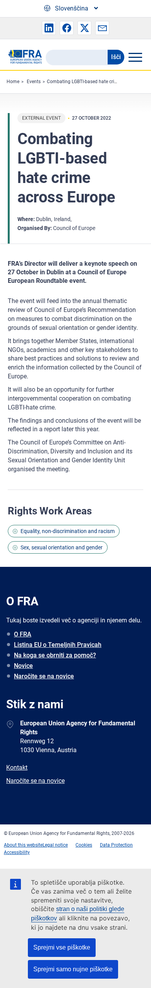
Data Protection (116, 845)
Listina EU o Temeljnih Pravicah (57, 644)
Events (34, 81)
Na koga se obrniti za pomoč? (55, 655)
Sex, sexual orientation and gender (62, 547)
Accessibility (17, 852)
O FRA (22, 634)
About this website (23, 845)
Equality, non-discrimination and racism (68, 531)
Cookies (84, 845)
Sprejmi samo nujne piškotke (73, 969)
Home (13, 81)
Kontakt (16, 767)
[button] (49, 28)
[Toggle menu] (135, 57)
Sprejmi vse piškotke (61, 947)
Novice (23, 665)
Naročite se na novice (44, 676)
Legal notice (55, 845)
